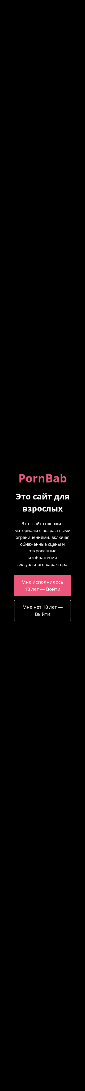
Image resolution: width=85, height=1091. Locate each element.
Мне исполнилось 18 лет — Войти (42, 585)
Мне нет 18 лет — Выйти (42, 610)
